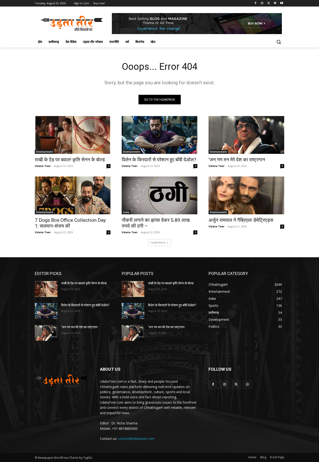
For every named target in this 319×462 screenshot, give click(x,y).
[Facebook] (255, 3)
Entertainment (44, 151)
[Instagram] (262, 3)
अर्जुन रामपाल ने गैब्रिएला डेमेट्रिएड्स (241, 220)
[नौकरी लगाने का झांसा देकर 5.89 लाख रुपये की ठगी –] (159, 195)
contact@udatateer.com (136, 438)
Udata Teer (43, 166)
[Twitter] (268, 3)
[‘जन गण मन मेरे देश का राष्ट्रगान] (246, 135)
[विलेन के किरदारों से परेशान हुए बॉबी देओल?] (159, 135)
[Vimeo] (275, 3)
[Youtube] (281, 3)
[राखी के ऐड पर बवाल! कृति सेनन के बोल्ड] (72, 135)
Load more (158, 242)
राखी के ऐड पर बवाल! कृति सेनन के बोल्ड (70, 159)
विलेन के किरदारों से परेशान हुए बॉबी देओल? (159, 159)
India (126, 212)
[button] (278, 41)
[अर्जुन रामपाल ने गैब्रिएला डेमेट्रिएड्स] (246, 195)
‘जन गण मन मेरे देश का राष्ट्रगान (237, 159)
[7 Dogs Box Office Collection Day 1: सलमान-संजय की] (72, 195)
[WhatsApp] (247, 384)
